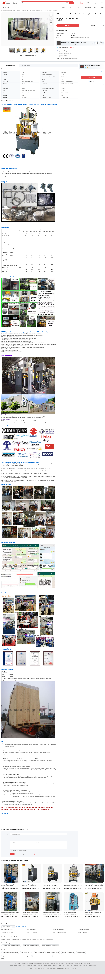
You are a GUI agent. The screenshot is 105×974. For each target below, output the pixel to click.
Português (29, 965)
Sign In (58, 58)
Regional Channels (69, 963)
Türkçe (80, 965)
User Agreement (60, 968)
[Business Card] (101, 71)
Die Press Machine (81, 952)
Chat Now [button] (93, 25)
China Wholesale (46, 963)
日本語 (68, 965)
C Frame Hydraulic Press (83, 929)
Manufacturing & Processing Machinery (12, 10)
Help (78, 7)
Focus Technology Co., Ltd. (43, 968)
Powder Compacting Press (58, 929)
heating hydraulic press (32, 932)
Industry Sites (61, 963)
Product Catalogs (22, 926)
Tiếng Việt (85, 965)
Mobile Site (83, 963)
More (2, 958)
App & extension (86, 7)
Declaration (67, 968)
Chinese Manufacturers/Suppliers (35, 963)
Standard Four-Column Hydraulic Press (11, 945)
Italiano (45, 965)
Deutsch (50, 965)
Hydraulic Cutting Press (25, 956)
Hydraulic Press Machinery (68, 952)
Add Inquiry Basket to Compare (28, 55)
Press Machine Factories (26, 952)
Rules (102, 7)
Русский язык (39, 965)
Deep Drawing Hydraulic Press (59, 932)
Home (2, 10)
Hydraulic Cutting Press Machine (10, 956)
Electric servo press (31, 929)
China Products (25, 963)
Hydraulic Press (25, 10)
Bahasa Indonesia (92, 965)
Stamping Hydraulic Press (84, 932)
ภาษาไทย (76, 965)
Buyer (71, 7)
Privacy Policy (73, 968)
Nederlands (55, 965)
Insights (88, 963)
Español (23, 965)
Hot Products (17, 963)
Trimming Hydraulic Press (7, 932)
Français (34, 965)
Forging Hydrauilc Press (6, 929)
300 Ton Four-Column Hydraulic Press (50, 945)
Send (12, 854)
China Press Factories (39, 952)
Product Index (77, 963)
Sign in (102, 3)
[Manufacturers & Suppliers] (9, 2)
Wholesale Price (54, 963)
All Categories (6, 7)
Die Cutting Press (37, 956)
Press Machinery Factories (53, 952)
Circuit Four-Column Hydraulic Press (31, 945)
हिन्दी (71, 965)
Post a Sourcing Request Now (41, 854)
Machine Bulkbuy (48, 956)
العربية (60, 965)
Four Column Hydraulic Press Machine (49, 10)
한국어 (64, 965)
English (19, 965)
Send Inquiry (68, 25)
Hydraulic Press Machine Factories (10, 952)
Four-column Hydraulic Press (35, 10)
